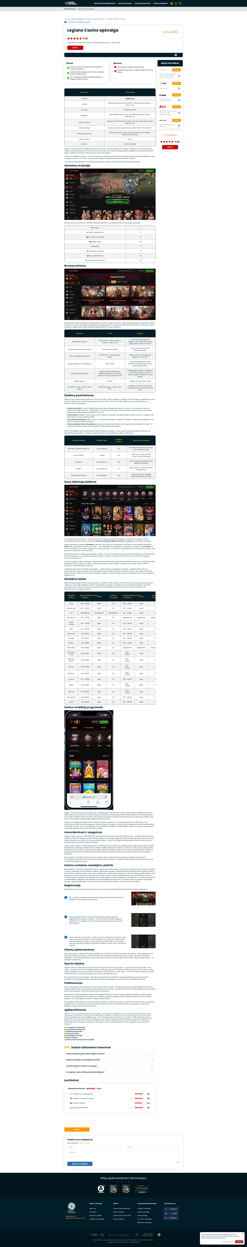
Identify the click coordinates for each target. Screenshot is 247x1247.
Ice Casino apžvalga (145, 1219)
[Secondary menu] (176, 3)
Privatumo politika (95, 1215)
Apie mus (92, 1208)
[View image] (143, 898)
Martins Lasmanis (84, 22)
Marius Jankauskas (77, 19)
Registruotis (81, 917)
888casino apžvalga (145, 1222)
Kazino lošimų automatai (122, 1215)
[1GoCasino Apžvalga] (179, 112)
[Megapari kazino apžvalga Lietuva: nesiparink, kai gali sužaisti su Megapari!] (179, 125)
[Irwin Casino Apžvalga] (179, 100)
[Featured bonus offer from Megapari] (171, 3)
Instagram (173, 1218)
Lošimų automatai (143, 3)
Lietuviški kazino (70, 9)
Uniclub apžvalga (143, 1212)
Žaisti (75, 48)
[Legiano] (170, 32)
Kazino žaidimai (161, 3)
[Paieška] (180, 3)
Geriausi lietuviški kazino (104, 3)
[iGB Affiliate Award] (101, 1189)
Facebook (173, 1209)
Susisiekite (93, 1212)
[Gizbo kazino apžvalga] (179, 88)
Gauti (176, 70)
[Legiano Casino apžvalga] (179, 75)
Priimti (239, 1242)
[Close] (243, 1234)
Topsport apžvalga (144, 1208)
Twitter (174, 1213)
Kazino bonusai (125, 3)
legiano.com (130, 98)
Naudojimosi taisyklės (96, 1219)
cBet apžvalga (143, 1215)
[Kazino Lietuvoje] (72, 3)
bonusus (144, 323)
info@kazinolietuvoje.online (75, 1218)
